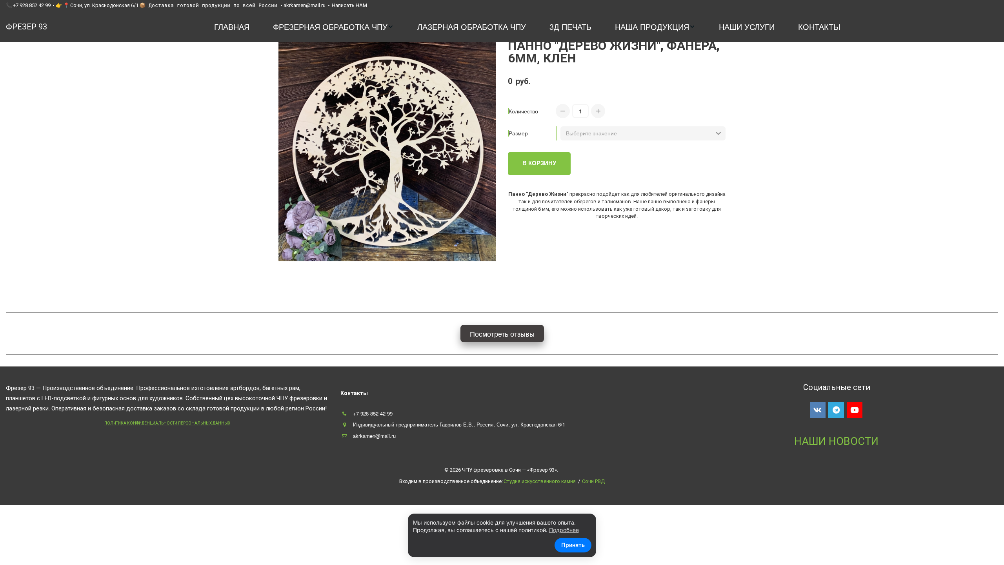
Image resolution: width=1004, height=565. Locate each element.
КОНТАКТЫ (819, 26)
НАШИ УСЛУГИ (747, 26)
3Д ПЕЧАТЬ (570, 26)
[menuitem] (231, 26)
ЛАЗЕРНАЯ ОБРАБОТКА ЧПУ (471, 26)
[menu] (527, 26)
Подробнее (564, 530)
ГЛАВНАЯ (231, 26)
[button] (333, 26)
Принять (573, 544)
